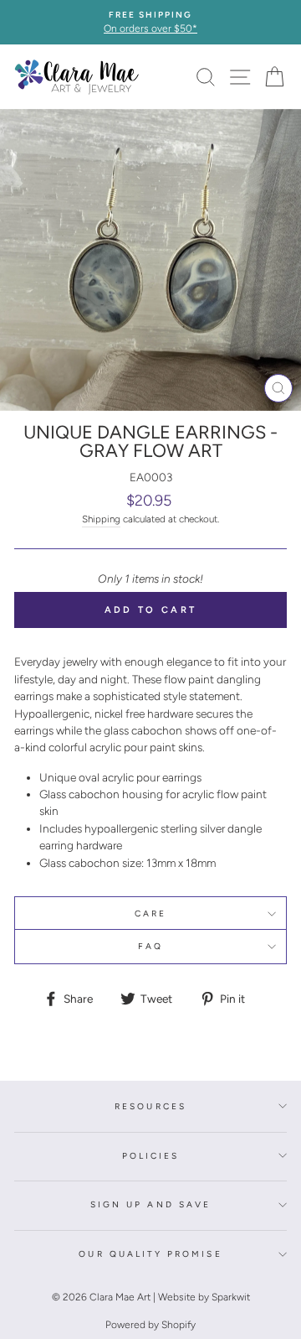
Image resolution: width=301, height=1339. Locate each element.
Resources (150, 1106)
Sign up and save (150, 1204)
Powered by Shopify (150, 1325)
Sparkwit (231, 1297)
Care (150, 913)
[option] (150, 22)
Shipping (101, 519)
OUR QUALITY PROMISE (150, 1253)
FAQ (150, 946)
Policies (150, 1155)
